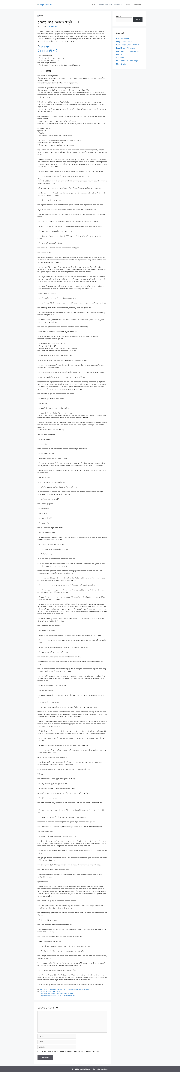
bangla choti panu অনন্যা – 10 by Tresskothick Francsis (56, 993)
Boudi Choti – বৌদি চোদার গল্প (125, 48)
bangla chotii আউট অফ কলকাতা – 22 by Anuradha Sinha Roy (57, 995)
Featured (119, 54)
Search (119, 16)
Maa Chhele (56, 991)
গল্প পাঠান (128, 5)
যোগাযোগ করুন (137, 5)
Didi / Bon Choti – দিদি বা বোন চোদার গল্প (128, 51)
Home (94, 5)
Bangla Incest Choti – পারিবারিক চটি (109, 5)
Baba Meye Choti (122, 38)
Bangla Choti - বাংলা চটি (65, 989)
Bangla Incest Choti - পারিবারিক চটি (82, 989)
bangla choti (43, 991)
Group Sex (120, 58)
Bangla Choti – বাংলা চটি (124, 42)
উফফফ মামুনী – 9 (47, 51)
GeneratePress (103, 1069)
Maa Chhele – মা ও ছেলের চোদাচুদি (127, 61)
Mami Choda (121, 64)
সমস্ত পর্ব (44, 47)
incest (50, 991)
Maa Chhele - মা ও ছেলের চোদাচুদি (48, 989)
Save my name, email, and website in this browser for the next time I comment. (69, 1051)
